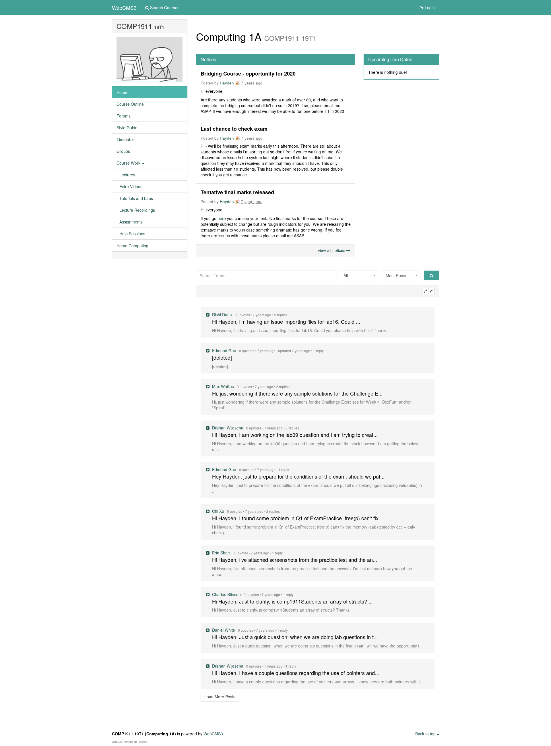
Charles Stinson (227, 594)
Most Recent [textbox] (397, 275)
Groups (123, 151)
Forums (124, 116)
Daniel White (224, 630)
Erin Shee (221, 553)
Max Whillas (223, 386)
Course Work (129, 163)
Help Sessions (132, 233)
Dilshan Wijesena (228, 428)
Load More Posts (219, 696)
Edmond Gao (224, 350)
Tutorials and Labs (136, 198)
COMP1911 (134, 26)
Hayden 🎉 (230, 83)
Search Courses (164, 7)
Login (429, 7)
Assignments (131, 222)
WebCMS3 (124, 7)
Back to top (426, 734)
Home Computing (132, 245)
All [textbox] (346, 275)
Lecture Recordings (137, 210)
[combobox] (359, 275)
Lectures (127, 175)
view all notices (332, 250)
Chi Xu (218, 511)
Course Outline (130, 104)
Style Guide (127, 127)
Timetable (126, 139)
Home (122, 92)
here (222, 218)
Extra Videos (130, 186)
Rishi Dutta (222, 314)
